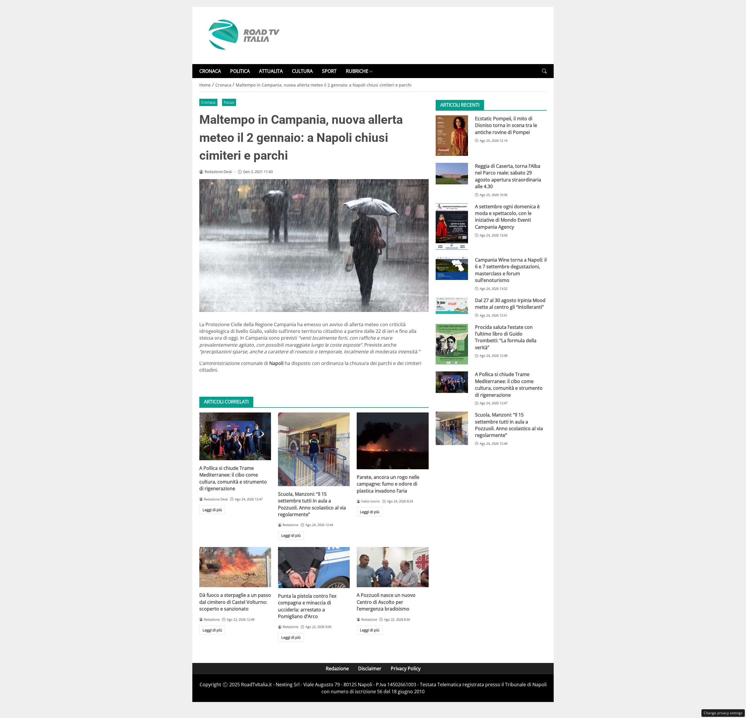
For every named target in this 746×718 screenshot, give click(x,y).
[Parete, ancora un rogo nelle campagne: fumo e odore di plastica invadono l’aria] (392, 441)
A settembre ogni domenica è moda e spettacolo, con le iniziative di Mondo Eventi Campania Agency (507, 216)
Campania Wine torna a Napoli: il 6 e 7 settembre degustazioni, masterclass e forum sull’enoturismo (511, 270)
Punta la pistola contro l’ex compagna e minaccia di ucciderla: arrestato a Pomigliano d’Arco (307, 606)
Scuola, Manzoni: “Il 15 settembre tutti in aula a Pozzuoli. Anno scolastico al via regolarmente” (312, 504)
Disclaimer (369, 668)
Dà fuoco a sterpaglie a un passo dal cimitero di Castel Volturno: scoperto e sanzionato (235, 602)
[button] (544, 71)
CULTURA (302, 71)
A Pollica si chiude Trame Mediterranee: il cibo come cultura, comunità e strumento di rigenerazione (233, 478)
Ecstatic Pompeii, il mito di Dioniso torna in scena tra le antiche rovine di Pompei (506, 125)
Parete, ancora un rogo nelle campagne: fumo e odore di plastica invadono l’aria (388, 484)
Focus (229, 102)
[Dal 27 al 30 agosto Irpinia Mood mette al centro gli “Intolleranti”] (452, 305)
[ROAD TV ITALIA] (243, 35)
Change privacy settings (723, 712)
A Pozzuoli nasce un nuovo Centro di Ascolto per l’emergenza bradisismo (386, 602)
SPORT (329, 71)
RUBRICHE (357, 71)
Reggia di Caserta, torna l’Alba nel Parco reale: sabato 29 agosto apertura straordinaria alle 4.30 (508, 176)
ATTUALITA (271, 71)
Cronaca (208, 102)
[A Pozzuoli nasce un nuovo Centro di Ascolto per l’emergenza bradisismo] (392, 567)
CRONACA (210, 71)
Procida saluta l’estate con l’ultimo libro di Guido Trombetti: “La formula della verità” (505, 337)
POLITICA (240, 71)
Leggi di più (212, 509)
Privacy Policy (405, 668)
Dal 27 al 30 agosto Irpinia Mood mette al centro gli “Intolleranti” (510, 303)
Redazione (337, 668)
